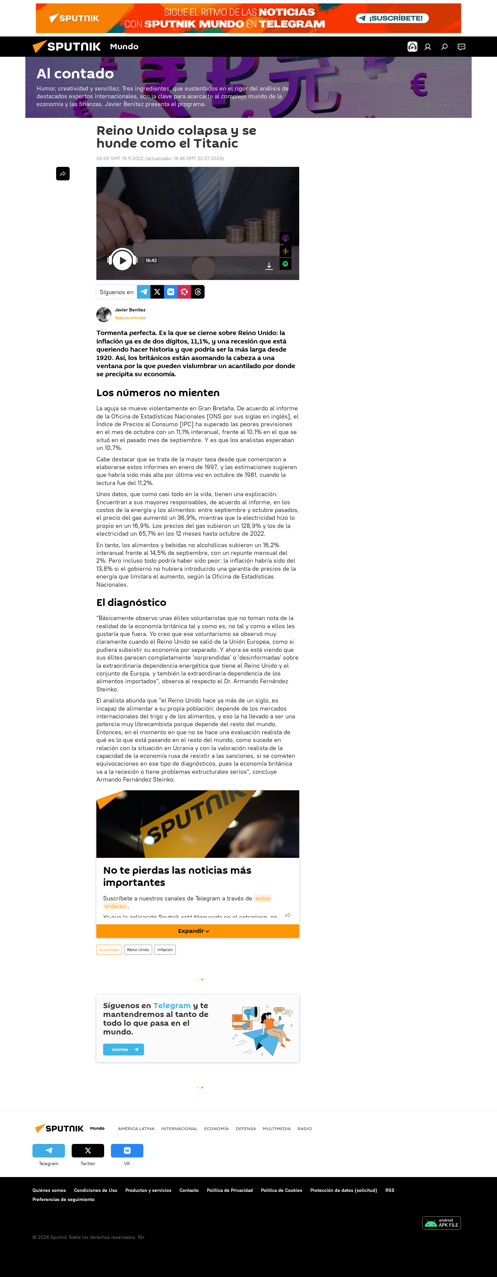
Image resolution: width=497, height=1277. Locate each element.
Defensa (246, 1128)
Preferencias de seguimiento (63, 1199)
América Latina (136, 1128)
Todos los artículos (130, 317)
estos (263, 898)
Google (285, 251)
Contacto (189, 1190)
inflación (165, 949)
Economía (216, 1128)
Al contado (109, 949)
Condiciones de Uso (95, 1190)
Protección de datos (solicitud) (343, 1190)
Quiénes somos (49, 1190)
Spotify (285, 264)
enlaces (115, 906)
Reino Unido (138, 949)
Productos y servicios (148, 1190)
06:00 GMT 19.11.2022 (120, 158)
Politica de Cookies (281, 1190)
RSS (390, 1190)
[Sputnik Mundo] (69, 55)
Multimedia (277, 1128)
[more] (287, 915)
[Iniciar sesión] (427, 46)
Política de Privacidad (230, 1190)
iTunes (285, 238)
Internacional (179, 1128)
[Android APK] (442, 1223)
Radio (305, 1128)
